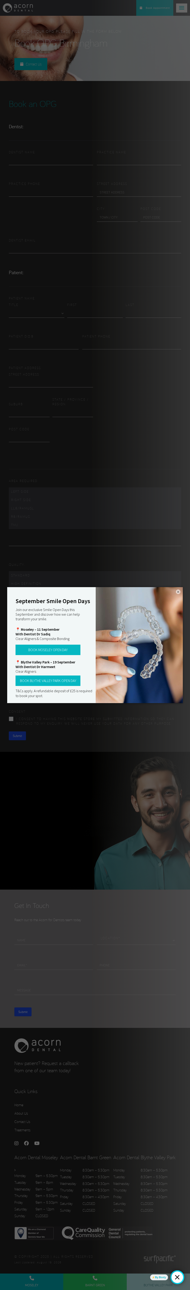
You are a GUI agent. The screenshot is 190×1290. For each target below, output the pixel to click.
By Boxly (160, 1277)
